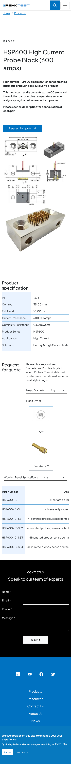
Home (6, 13)
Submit (35, 640)
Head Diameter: (36, 390)
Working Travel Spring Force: (21, 477)
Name (6, 591)
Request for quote (20, 128)
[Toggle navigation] (55, 5)
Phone (6, 609)
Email (5, 600)
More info (61, 744)
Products (20, 13)
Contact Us (35, 706)
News (35, 721)
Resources (35, 699)
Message (7, 618)
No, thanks (22, 751)
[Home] (25, 5)
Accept (7, 751)
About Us (35, 713)
